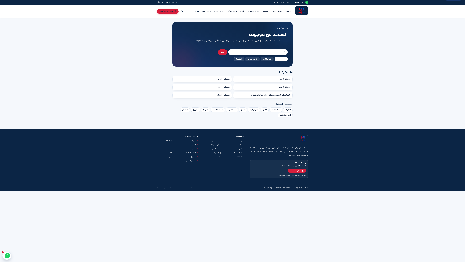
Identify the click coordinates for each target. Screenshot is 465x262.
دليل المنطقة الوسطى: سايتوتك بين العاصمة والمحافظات (271, 95)
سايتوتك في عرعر (285, 87)
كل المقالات (267, 59)
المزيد (197, 11)
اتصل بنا (239, 59)
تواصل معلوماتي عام (166, 11)
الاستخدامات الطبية (236, 157)
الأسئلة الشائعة (219, 11)
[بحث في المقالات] (182, 11)
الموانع (205, 109)
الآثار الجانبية (254, 109)
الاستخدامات (275, 109)
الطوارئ (195, 109)
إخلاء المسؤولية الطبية (179, 188)
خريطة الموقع (252, 59)
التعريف (288, 109)
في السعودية (206, 11)
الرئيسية (288, 11)
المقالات (265, 11)
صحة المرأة (232, 109)
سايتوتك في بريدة (224, 87)
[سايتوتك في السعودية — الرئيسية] (301, 11)
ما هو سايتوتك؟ (253, 11)
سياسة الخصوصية (192, 188)
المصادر (185, 109)
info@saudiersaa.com (286, 175)
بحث (222, 52)
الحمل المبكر (232, 11)
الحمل (243, 109)
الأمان (242, 11)
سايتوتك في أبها (285, 79)
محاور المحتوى (276, 11)
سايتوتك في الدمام (223, 95)
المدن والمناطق (285, 115)
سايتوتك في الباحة (223, 79)
